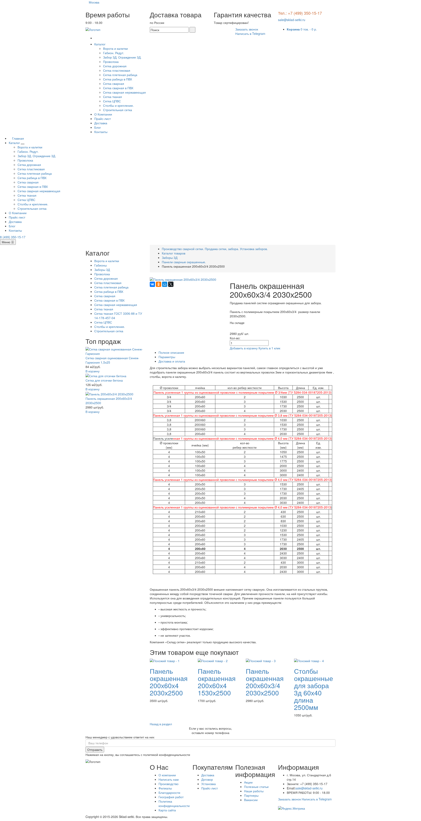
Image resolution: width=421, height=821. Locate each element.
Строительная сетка (117, 110)
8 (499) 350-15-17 (12, 237)
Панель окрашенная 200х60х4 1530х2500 (216, 681)
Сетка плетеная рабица (120, 75)
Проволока (111, 61)
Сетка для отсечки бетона (104, 380)
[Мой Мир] (164, 284)
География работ (171, 797)
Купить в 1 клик (269, 348)
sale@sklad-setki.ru (291, 20)
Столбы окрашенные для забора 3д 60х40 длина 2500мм (313, 689)
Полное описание (171, 352)
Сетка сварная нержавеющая (124, 92)
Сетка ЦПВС (112, 101)
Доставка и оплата (172, 361)
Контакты (100, 132)
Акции (248, 782)
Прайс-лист (102, 118)
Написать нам (169, 779)
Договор (207, 779)
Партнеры (251, 795)
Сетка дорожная (115, 66)
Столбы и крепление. (118, 105)
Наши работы (254, 791)
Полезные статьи (256, 786)
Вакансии (251, 800)
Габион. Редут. (113, 53)
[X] (170, 284)
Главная (17, 138)
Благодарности (169, 792)
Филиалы (165, 788)
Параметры (167, 357)
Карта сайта (167, 810)
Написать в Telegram (250, 33)
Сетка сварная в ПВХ (118, 88)
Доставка (100, 123)
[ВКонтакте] (152, 284)
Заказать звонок (246, 29)
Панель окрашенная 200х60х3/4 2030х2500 (265, 681)
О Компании (103, 114)
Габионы (100, 265)
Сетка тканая (112, 96)
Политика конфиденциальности (174, 803)
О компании (167, 775)
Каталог (100, 44)
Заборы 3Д (102, 269)
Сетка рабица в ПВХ (117, 79)
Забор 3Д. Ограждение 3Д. (122, 57)
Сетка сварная (113, 83)
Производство (168, 784)
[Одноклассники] (158, 284)
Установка (208, 784)
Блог (97, 127)
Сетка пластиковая (116, 70)
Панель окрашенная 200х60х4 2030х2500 (168, 681)
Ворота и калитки (115, 48)
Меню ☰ (8, 242)
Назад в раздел (161, 724)
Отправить (94, 749)
